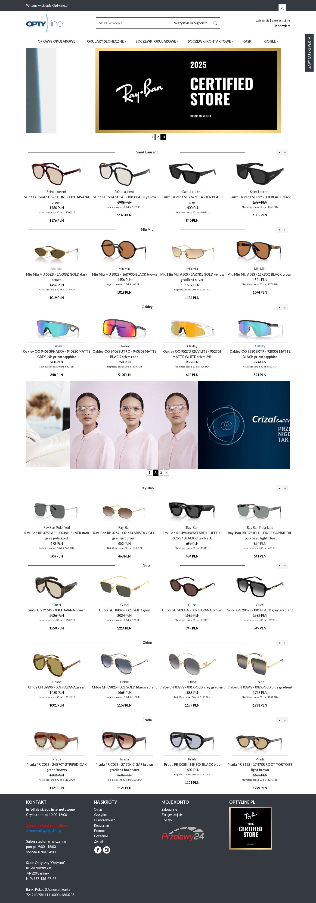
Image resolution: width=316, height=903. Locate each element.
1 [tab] (152, 137)
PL (282, 8)
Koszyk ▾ (282, 26)
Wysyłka (100, 815)
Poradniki (101, 836)
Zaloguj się (262, 20)
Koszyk (166, 820)
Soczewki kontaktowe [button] (210, 41)
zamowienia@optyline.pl (44, 831)
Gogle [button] (270, 41)
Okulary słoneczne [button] (105, 41)
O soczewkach (104, 820)
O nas (98, 809)
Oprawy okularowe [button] (57, 41)
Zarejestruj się (281, 20)
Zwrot (98, 841)
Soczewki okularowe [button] (156, 41)
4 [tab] (166, 473)
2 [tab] (158, 137)
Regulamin (101, 825)
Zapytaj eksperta (309, 53)
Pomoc (99, 831)
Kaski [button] (248, 41)
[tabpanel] (158, 90)
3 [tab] (164, 137)
